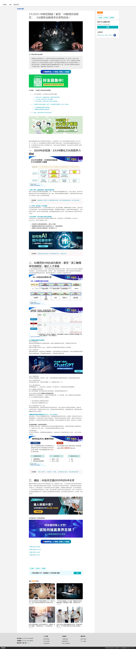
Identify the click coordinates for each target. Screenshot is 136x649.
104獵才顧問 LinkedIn (34, 552)
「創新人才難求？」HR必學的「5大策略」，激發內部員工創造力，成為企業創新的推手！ (58, 471)
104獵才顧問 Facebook (35, 549)
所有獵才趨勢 (20, 9)
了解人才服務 (46, 641)
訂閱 (107, 27)
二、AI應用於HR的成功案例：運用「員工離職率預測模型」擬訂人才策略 (50, 104)
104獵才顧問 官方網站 (34, 547)
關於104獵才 (83, 639)
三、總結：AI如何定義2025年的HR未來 (42, 112)
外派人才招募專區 (66, 643)
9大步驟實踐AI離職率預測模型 (42, 107)
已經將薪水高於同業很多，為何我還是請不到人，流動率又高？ (52, 253)
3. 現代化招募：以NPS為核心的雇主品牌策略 (46, 101)
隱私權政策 (3, 647)
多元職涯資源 (46, 643)
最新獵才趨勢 (65, 641)
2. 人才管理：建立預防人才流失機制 (44, 99)
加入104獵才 (83, 641)
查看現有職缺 (46, 639)
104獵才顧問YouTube (34, 555)
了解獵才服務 (65, 639)
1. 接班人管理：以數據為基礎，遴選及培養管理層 (47, 97)
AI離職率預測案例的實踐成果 (42, 109)
